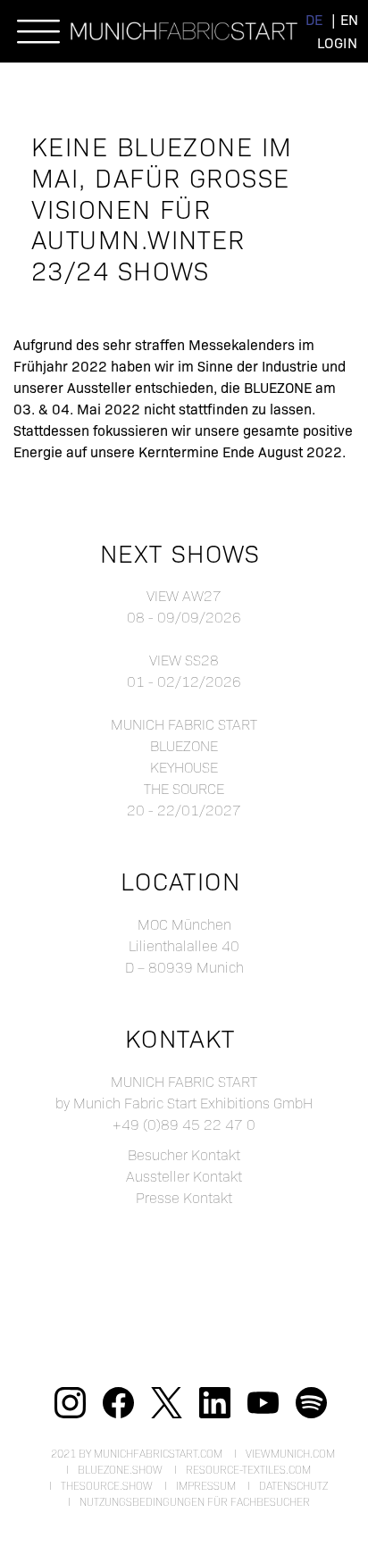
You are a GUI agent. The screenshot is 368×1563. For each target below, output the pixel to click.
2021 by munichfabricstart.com (136, 1453)
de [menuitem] (313, 19)
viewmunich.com (290, 1453)
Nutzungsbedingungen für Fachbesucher (194, 1501)
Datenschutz (293, 1485)
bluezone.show (120, 1469)
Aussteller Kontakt (184, 1175)
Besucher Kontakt (184, 1154)
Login (337, 42)
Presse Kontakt (184, 1197)
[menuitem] (314, 19)
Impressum (206, 1485)
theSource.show (107, 1485)
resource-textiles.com (248, 1469)
